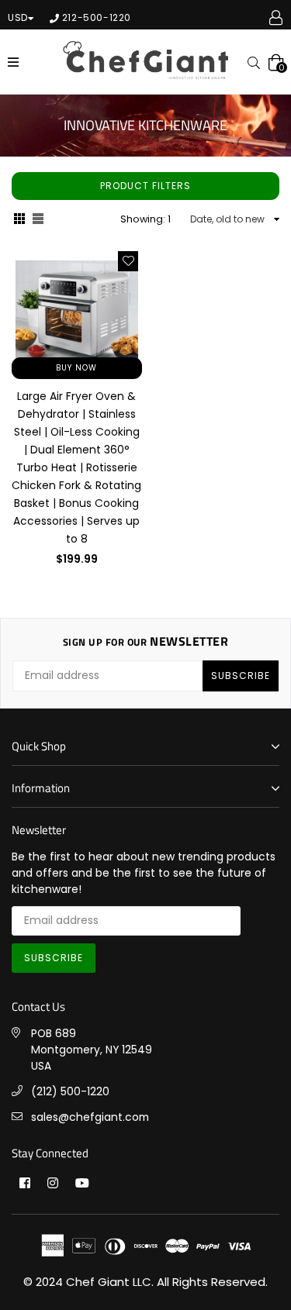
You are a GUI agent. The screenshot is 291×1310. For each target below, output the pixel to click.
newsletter (146, 641)
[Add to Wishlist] (128, 261)
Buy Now (76, 368)
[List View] (38, 220)
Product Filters (145, 185)
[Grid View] (19, 220)
